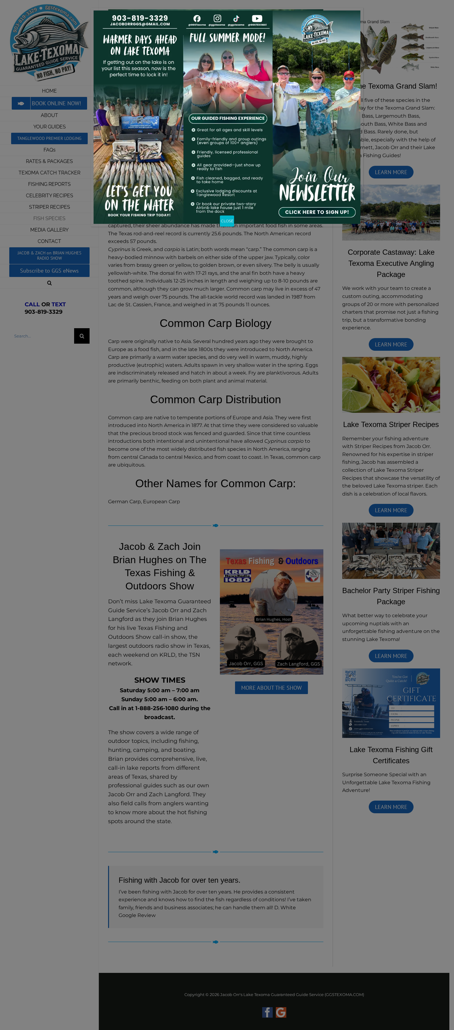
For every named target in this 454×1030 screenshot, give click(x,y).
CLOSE (227, 221)
